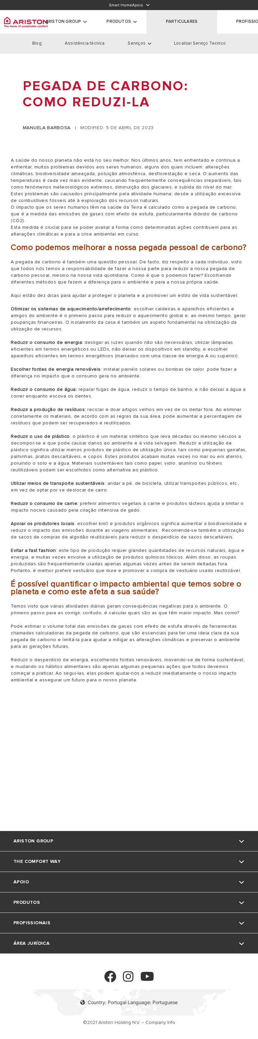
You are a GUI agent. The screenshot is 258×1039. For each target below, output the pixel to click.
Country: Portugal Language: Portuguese (133, 1002)
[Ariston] (26, 22)
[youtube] (147, 979)
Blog (37, 43)
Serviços (136, 43)
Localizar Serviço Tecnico (200, 43)
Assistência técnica (85, 43)
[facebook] (110, 979)
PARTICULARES (182, 21)
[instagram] (128, 979)
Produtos (118, 21)
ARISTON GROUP (63, 21)
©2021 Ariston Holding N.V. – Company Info (129, 1022)
